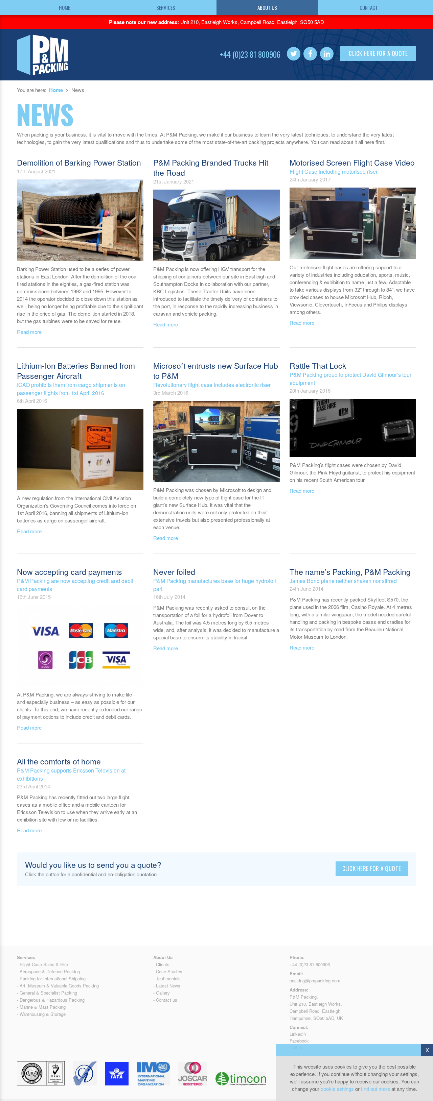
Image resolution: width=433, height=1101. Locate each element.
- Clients (161, 964)
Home (64, 7)
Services (165, 7)
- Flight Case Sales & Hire (42, 964)
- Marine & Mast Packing (41, 1007)
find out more (375, 1088)
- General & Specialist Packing (47, 992)
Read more (29, 331)
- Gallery (161, 992)
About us (267, 7)
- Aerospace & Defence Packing (48, 971)
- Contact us (165, 1000)
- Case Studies (167, 971)
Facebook (299, 1040)
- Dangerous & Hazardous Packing (51, 1000)
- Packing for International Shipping (51, 978)
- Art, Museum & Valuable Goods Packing (58, 985)
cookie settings (337, 1088)
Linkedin (298, 1034)
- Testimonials (167, 978)
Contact (369, 7)
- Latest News (166, 985)
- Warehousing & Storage (41, 1014)
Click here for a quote (378, 53)
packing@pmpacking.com (315, 980)
